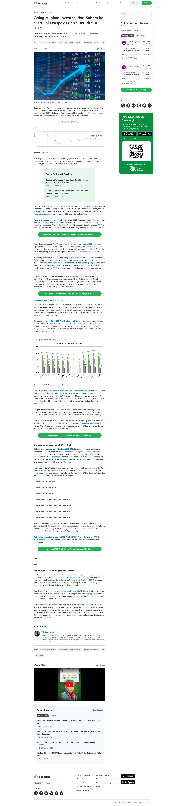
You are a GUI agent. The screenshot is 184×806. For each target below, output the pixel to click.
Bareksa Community (103, 783)
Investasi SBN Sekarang (136, 90)
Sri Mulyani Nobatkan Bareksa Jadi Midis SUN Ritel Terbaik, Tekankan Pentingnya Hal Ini (68, 722)
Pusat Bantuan (82, 779)
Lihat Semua (100, 665)
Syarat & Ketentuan (84, 787)
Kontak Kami (81, 783)
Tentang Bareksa (83, 775)
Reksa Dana (126, 30)
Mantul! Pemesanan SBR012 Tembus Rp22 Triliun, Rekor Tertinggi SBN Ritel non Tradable (68, 743)
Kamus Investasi (102, 779)
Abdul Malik (48, 632)
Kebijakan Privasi (83, 791)
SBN (42, 13)
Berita (36, 13)
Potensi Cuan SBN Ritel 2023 (48, 300)
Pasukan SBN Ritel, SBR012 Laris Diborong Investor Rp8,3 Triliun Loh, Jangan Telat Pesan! (69, 754)
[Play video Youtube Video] (69, 684)
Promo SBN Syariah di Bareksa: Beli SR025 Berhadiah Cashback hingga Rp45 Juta (67, 192)
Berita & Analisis (102, 775)
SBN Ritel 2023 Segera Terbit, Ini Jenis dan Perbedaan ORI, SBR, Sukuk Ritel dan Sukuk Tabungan (68, 732)
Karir (98, 787)
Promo (109, 3)
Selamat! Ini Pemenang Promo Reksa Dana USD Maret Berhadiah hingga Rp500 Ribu (67, 181)
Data (78, 3)
